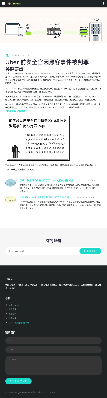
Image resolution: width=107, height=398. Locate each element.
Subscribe (90, 251)
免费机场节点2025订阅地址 (43, 392)
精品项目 (29, 36)
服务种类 (12, 318)
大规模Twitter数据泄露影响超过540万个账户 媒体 (46, 197)
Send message (18, 381)
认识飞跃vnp (14, 305)
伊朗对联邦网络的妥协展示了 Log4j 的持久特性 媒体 (46, 180)
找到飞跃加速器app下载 (19, 322)
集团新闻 (12, 313)
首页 (17, 36)
